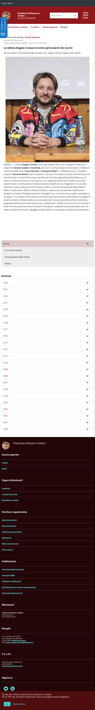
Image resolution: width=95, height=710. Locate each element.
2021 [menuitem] (5, 302)
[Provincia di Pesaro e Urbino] (6, 15)
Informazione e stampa (18, 43)
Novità (64, 27)
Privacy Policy (19, 703)
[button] (87, 243)
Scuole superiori (50, 27)
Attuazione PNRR (8, 575)
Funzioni (35, 27)
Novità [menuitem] (6, 243)
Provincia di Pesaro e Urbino (28, 14)
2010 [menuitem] (5, 362)
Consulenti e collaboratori (11, 581)
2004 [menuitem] (5, 402)
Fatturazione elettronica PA (12, 666)
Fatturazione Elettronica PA (12, 593)
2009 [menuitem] (5, 369)
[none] (47, 161)
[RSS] (12, 689)
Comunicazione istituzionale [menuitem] (17, 256)
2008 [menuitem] (5, 375)
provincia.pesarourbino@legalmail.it (19, 642)
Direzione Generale (9, 526)
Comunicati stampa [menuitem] (13, 250)
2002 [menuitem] (5, 415)
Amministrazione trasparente (13, 569)
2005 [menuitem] (5, 395)
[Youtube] (6, 689)
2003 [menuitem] (5, 409)
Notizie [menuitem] (8, 263)
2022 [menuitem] (5, 296)
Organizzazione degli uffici (12, 532)
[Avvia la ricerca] (75, 15)
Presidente (6, 488)
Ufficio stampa (7, 549)
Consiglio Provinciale (9, 494)
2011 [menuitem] (5, 355)
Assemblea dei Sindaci (10, 500)
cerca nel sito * (57, 15)
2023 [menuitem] (5, 289)
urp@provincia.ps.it (18, 640)
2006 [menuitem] (5, 389)
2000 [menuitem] (5, 429)
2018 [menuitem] (5, 322)
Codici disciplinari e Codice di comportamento (19, 587)
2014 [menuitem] (5, 342)
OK (7, 704)
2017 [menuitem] (5, 329)
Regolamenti (6, 537)
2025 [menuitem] (5, 282)
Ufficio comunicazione (10, 543)
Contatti (5, 462)
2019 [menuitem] (5, 316)
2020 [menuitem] (5, 309)
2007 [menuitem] (5, 382)
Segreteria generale (9, 520)
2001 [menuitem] (5, 422)
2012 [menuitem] (5, 349)
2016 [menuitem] (5, 335)
